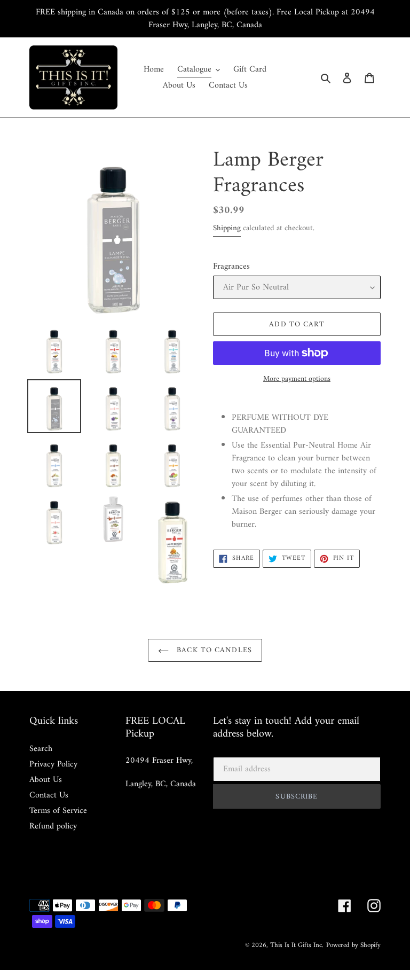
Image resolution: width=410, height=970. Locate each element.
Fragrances (231, 266)
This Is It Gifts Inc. (297, 945)
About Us (45, 779)
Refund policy (53, 826)
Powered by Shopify (353, 945)
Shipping (227, 228)
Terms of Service (58, 810)
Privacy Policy (53, 764)
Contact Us (48, 795)
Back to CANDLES (213, 650)
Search (40, 748)
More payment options (296, 379)
